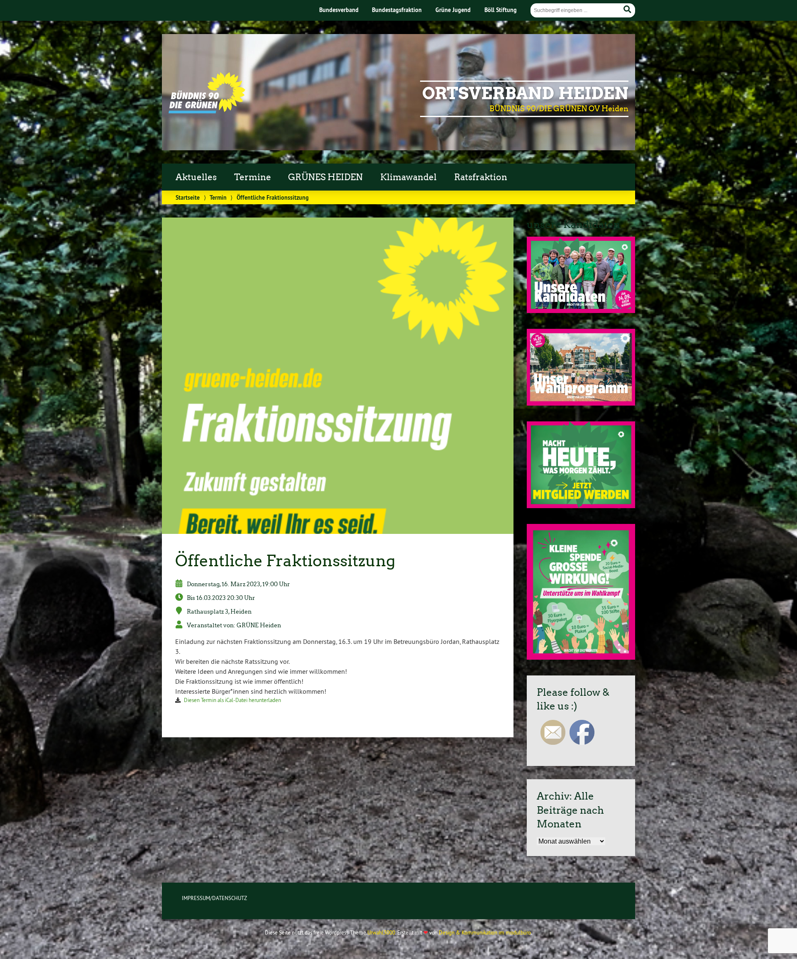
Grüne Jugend (453, 10)
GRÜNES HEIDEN (325, 177)
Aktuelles (196, 177)
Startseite (188, 197)
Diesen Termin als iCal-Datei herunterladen (232, 700)
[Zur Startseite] (207, 111)
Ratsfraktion (480, 177)
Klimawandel (408, 177)
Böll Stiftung (500, 10)
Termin (218, 197)
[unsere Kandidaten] (581, 310)
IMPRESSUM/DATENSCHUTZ (214, 898)
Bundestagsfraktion (397, 10)
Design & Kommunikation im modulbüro (485, 932)
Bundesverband (339, 10)
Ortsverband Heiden (525, 93)
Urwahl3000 (381, 932)
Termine (252, 177)
